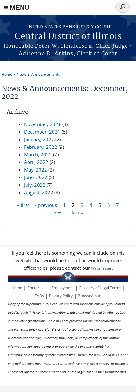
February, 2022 (40, 147)
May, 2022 (35, 169)
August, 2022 (38, 192)
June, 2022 (35, 177)
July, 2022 (35, 185)
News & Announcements (38, 74)
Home (7, 74)
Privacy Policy (61, 295)
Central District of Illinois (68, 36)
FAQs (39, 295)
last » (77, 212)
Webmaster (101, 268)
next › (59, 212)
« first (23, 205)
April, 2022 (36, 162)
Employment (63, 287)
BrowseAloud (89, 295)
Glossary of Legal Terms (100, 287)
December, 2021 (42, 132)
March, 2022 (38, 154)
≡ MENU (16, 7)
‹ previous (46, 205)
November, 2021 (42, 124)
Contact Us (36, 287)
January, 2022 (39, 139)
